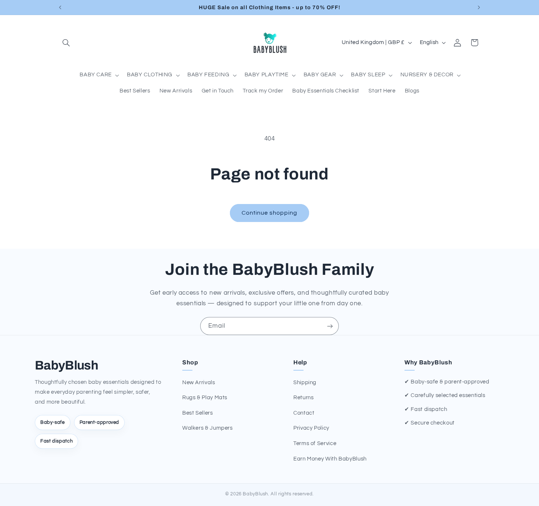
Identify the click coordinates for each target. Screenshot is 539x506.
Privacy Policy (311, 428)
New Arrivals (198, 382)
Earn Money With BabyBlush (330, 459)
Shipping (304, 382)
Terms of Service (314, 443)
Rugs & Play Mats (204, 397)
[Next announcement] (479, 7)
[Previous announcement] (60, 7)
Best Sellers (197, 413)
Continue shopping (270, 213)
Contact (303, 413)
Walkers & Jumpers (207, 428)
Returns (303, 397)
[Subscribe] (330, 326)
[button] (66, 42)
